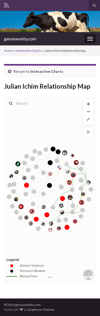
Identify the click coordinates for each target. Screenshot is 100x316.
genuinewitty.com (20, 38)
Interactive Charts (28, 51)
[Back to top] (88, 304)
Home (8, 51)
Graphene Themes (40, 309)
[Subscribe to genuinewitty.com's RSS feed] (6, 4)
